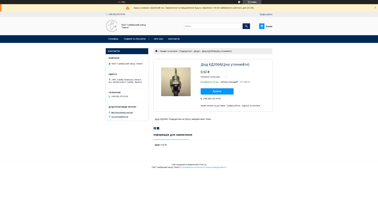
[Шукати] (246, 26)
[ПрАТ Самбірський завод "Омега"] (112, 31)
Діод (157, 119)
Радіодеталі (186, 51)
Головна (113, 39)
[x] (158, 129)
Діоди (197, 51)
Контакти (174, 39)
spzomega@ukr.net (119, 117)
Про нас (158, 39)
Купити (217, 91)
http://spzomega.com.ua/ (122, 112)
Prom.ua (202, 165)
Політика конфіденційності (215, 167)
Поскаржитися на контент (192, 167)
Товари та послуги (135, 39)
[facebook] (155, 129)
